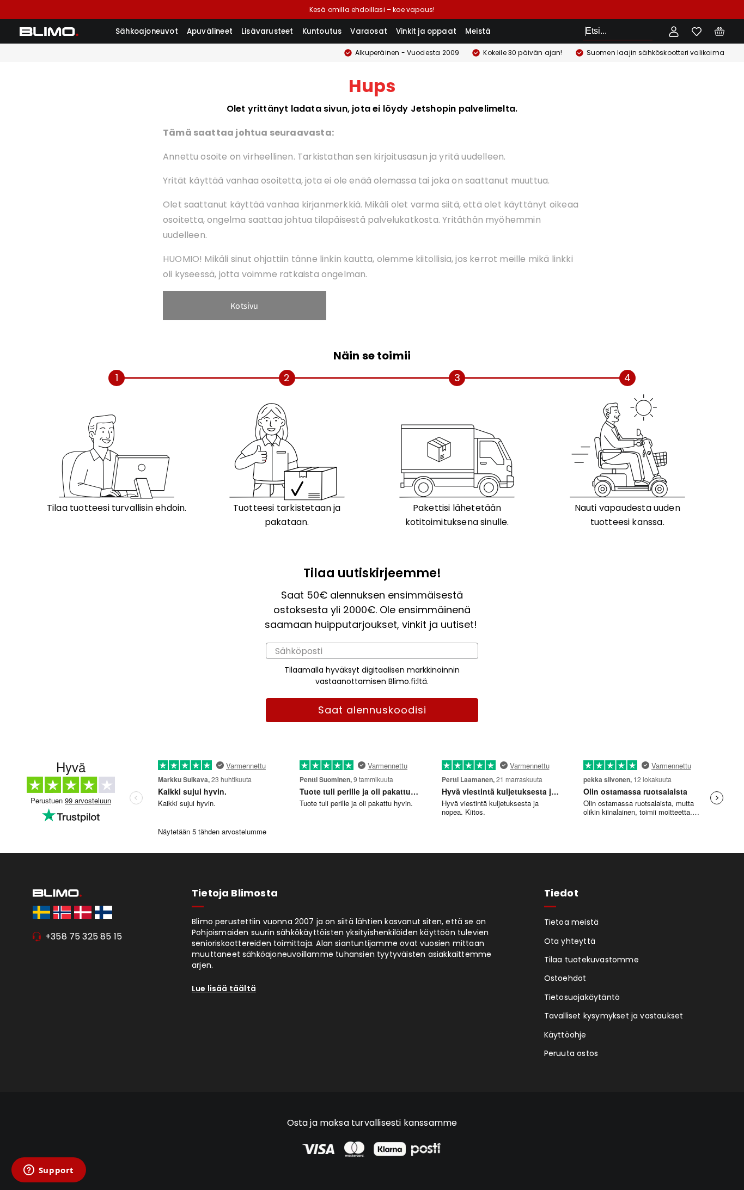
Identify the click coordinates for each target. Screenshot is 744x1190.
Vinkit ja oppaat (426, 31)
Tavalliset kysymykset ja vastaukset (614, 1015)
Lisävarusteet (267, 31)
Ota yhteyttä (569, 941)
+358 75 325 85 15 (83, 936)
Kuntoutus (322, 31)
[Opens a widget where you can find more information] (48, 1171)
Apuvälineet (210, 31)
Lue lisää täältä (224, 988)
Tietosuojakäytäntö (582, 997)
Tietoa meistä (571, 922)
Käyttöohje (565, 1034)
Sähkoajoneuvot (146, 31)
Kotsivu (244, 305)
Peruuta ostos (571, 1053)
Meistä (478, 31)
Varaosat (368, 31)
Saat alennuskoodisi (372, 710)
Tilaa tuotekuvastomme (591, 959)
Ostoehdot (565, 978)
